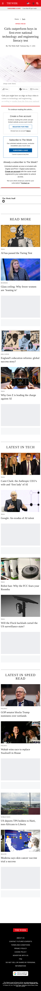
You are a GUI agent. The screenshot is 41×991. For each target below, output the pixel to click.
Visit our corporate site (31, 983)
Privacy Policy (20, 948)
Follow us (24, 89)
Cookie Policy (20, 952)
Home (17, 19)
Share (6, 89)
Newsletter (35, 89)
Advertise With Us (20, 955)
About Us (20, 938)
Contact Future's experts (20, 941)
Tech (23, 19)
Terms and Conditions (20, 945)
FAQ (20, 959)
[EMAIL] (4, 201)
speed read (20, 24)
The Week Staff (13, 46)
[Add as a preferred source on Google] (20, 973)
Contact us (25, 183)
